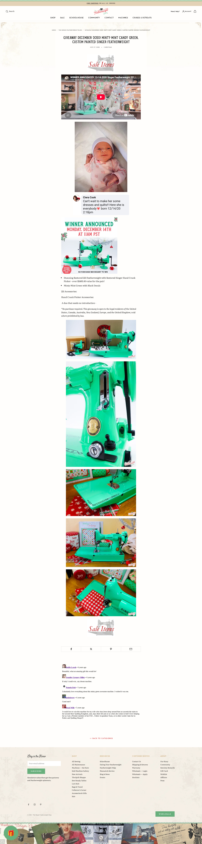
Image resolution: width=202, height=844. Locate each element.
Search (10, 11)
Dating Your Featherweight (110, 764)
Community (94, 18)
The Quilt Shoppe (79, 777)
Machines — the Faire (80, 768)
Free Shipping (93, 3)
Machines (123, 18)
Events (102, 777)
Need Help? (175, 11)
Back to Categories (102, 738)
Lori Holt (75, 783)
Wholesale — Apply (140, 774)
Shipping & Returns (140, 764)
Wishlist (163, 774)
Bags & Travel (77, 787)
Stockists (135, 777)
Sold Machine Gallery (80, 771)
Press (162, 780)
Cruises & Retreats (142, 18)
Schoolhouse (76, 18)
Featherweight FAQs (108, 768)
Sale (62, 18)
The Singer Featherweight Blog (70, 30)
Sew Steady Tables (79, 780)
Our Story (164, 761)
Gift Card (164, 771)
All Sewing (76, 761)
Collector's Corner (79, 790)
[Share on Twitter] (91, 649)
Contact (109, 18)
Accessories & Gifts (79, 793)
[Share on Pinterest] (111, 649)
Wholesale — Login (139, 771)
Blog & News (105, 774)
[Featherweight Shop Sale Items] (101, 62)
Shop (52, 18)
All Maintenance (78, 764)
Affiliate (163, 777)
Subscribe (36, 771)
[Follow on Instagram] (34, 804)
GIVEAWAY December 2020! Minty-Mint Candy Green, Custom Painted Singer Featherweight (117, 30)
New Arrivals (77, 774)
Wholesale (165, 814)
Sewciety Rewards (167, 768)
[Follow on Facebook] (28, 804)
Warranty (136, 768)
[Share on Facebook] (71, 649)
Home (54, 30)
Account (188, 11)
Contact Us (136, 761)
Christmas (108, 47)
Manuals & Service (107, 771)
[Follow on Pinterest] (41, 804)
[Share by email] (131, 649)
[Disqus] (101, 692)
